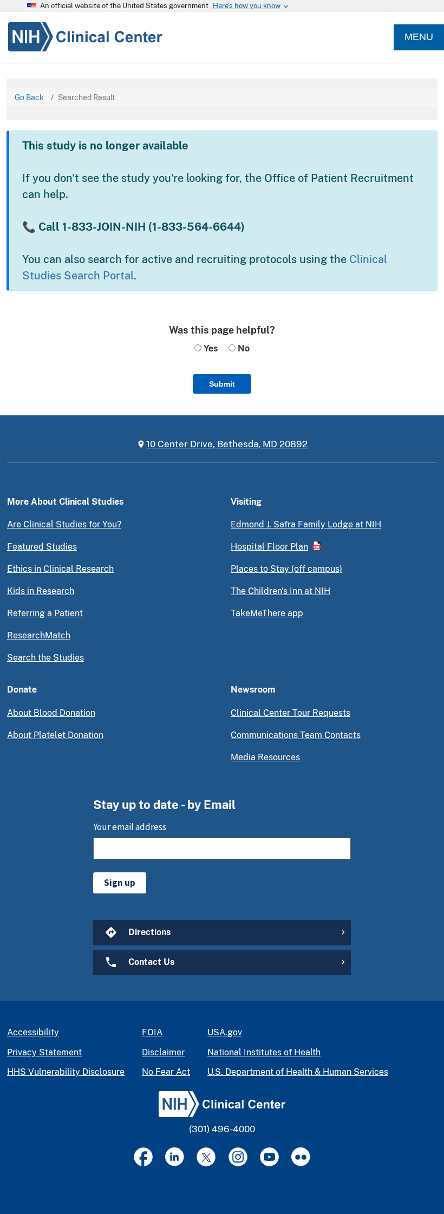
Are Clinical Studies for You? (64, 524)
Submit (222, 384)
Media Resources (265, 757)
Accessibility (33, 1032)
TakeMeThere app (267, 613)
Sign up (119, 883)
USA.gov (224, 1032)
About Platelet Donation (55, 735)
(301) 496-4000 (222, 1129)
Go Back (29, 97)
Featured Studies (42, 546)
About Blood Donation (51, 713)
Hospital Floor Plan (269, 546)
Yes (209, 348)
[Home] (81, 37)
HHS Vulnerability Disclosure (66, 1072)
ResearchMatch (38, 635)
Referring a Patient (45, 613)
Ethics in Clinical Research (60, 569)
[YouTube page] (269, 1156)
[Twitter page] (206, 1156)
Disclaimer (163, 1052)
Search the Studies (45, 657)
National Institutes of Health (264, 1052)
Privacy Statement (44, 1052)
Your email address (129, 827)
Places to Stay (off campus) (286, 569)
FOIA (152, 1032)
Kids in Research (40, 591)
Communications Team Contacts (296, 735)
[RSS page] (300, 1156)
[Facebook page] (143, 1156)
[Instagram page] (237, 1156)
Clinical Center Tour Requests (290, 713)
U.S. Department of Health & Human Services (297, 1072)
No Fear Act (166, 1072)
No (243, 348)
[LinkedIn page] (174, 1156)
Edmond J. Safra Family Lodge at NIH (306, 524)
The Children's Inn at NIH (280, 591)
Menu (418, 36)
